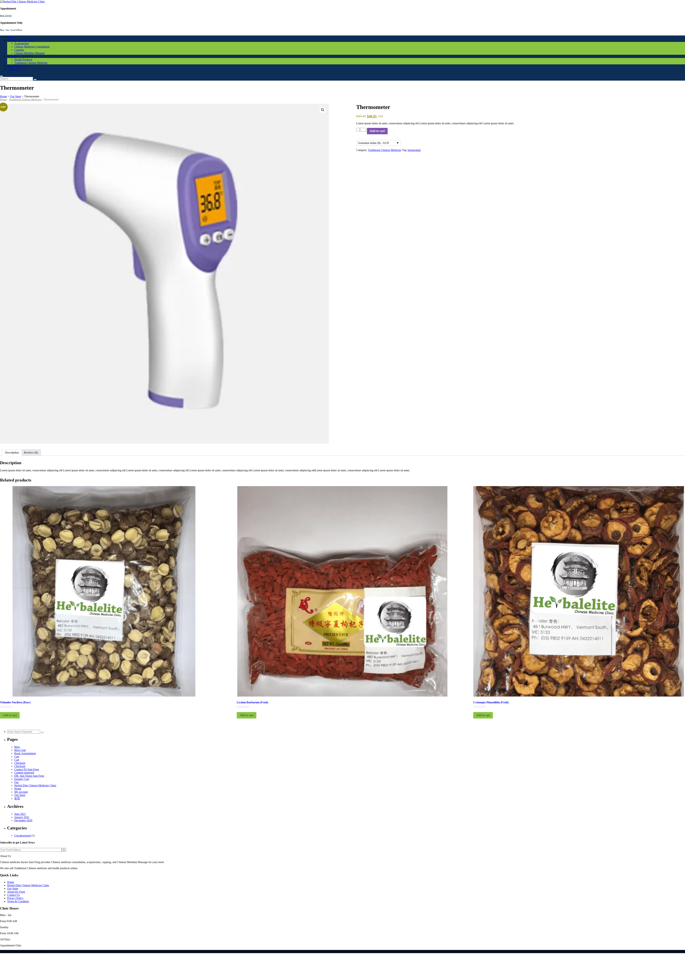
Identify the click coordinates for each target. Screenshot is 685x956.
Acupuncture (21, 43)
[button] (322, 110)
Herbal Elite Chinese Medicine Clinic (35, 785)
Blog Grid (20, 750)
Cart (16, 756)
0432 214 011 (6, 16)
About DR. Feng (16, 65)
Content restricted (24, 772)
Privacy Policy (15, 898)
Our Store (19, 795)
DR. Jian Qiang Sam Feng (29, 775)
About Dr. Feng (16, 891)
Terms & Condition (18, 901)
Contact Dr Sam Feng (26, 769)
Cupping (19, 49)
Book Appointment (25, 753)
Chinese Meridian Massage (29, 53)
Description (12, 452)
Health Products (23, 59)
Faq (16, 782)
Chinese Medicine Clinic (21, 40)
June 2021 (20, 813)
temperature (414, 150)
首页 (17, 798)
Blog (17, 746)
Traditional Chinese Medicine (30, 62)
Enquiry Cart (21, 779)
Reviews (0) (31, 452)
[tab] (12, 452)
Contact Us (13, 69)
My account (21, 791)
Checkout (19, 762)
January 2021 (21, 817)
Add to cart (377, 130)
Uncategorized (22, 835)
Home (10, 37)
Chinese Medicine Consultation (32, 46)
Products (12, 56)
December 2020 (23, 820)
